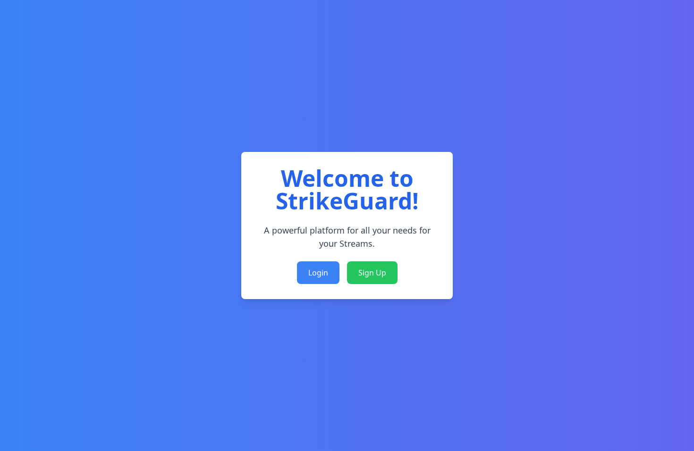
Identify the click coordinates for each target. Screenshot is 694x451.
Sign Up (372, 272)
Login (318, 272)
